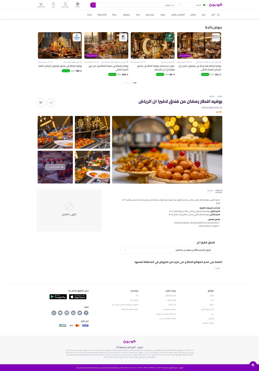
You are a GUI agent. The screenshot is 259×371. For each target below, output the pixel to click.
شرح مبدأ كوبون (170, 295)
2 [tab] (131, 82)
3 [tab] (127, 82)
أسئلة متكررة (172, 300)
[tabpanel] (199, 56)
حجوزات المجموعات (169, 309)
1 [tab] (135, 82)
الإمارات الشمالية (208, 323)
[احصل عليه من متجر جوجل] (58, 296)
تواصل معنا (134, 300)
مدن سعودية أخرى (207, 309)
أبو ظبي (211, 318)
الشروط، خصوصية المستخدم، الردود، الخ (125, 304)
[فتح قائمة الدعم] (253, 365)
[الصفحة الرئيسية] (215, 5)
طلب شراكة (172, 304)
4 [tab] (124, 82)
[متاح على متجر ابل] (77, 296)
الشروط (210, 190)
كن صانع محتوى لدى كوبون (166, 313)
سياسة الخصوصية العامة (129, 309)
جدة (212, 300)
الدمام (211, 304)
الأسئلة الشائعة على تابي (167, 318)
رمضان (211, 96)
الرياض (219, 96)
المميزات (218, 190)
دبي (212, 313)
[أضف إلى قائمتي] (41, 103)
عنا (137, 295)
